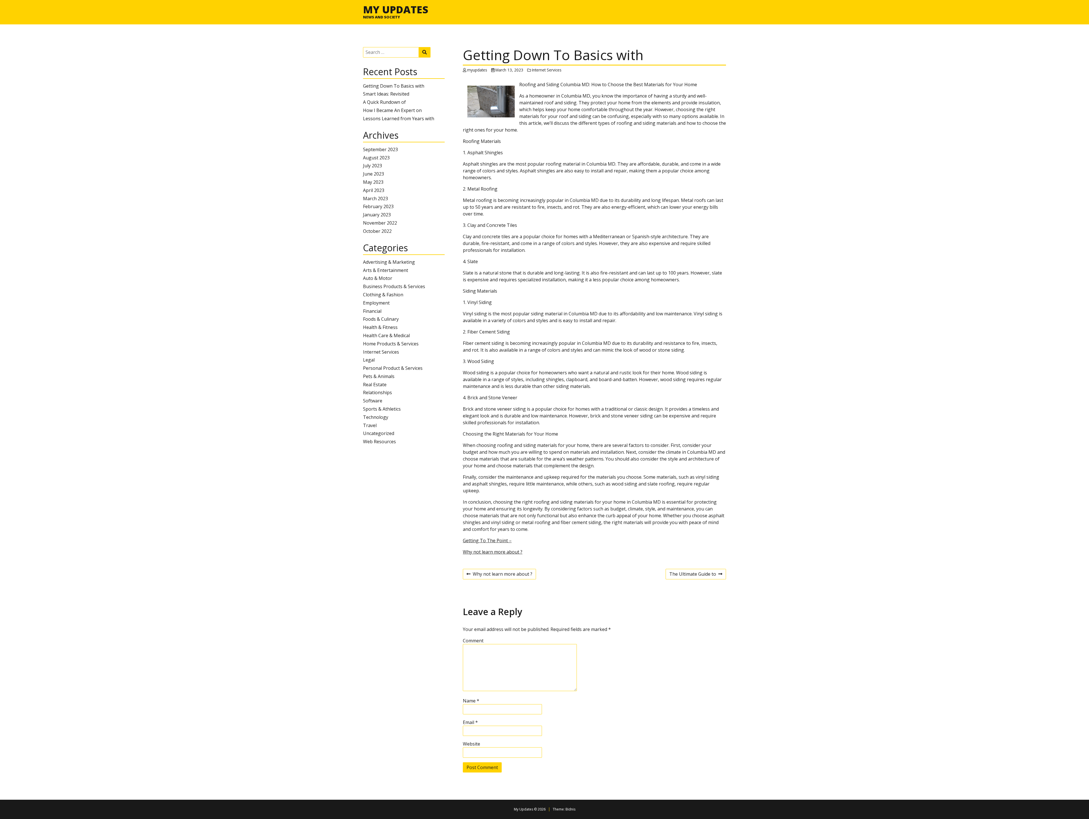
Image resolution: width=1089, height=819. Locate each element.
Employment (376, 303)
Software (372, 401)
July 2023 (372, 165)
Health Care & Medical (386, 335)
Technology (375, 417)
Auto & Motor (377, 278)
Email (470, 722)
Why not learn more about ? (492, 552)
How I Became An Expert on (392, 110)
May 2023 (373, 182)
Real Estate (375, 384)
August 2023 (376, 158)
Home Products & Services (391, 344)
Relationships (377, 392)
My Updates (395, 9)
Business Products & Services (394, 286)
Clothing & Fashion (383, 295)
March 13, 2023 (509, 70)
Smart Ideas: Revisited (386, 94)
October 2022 (377, 231)
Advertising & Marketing (389, 262)
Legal (369, 360)
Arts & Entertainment (385, 270)
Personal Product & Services (393, 368)
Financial (372, 311)
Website (471, 744)
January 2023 (377, 215)
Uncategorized (378, 433)
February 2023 (378, 206)
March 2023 (375, 198)
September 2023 (380, 149)
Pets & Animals (378, 376)
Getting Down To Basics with (393, 86)
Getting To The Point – (487, 540)
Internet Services (381, 352)
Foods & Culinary (381, 319)
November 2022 (380, 223)
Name (471, 701)
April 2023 (373, 190)
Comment (473, 641)
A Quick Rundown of (384, 102)
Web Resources (379, 441)
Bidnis (570, 809)
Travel (370, 425)
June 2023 (373, 174)
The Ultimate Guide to (692, 575)
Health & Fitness (380, 327)
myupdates (477, 70)
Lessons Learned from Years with (398, 118)
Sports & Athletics (382, 409)
